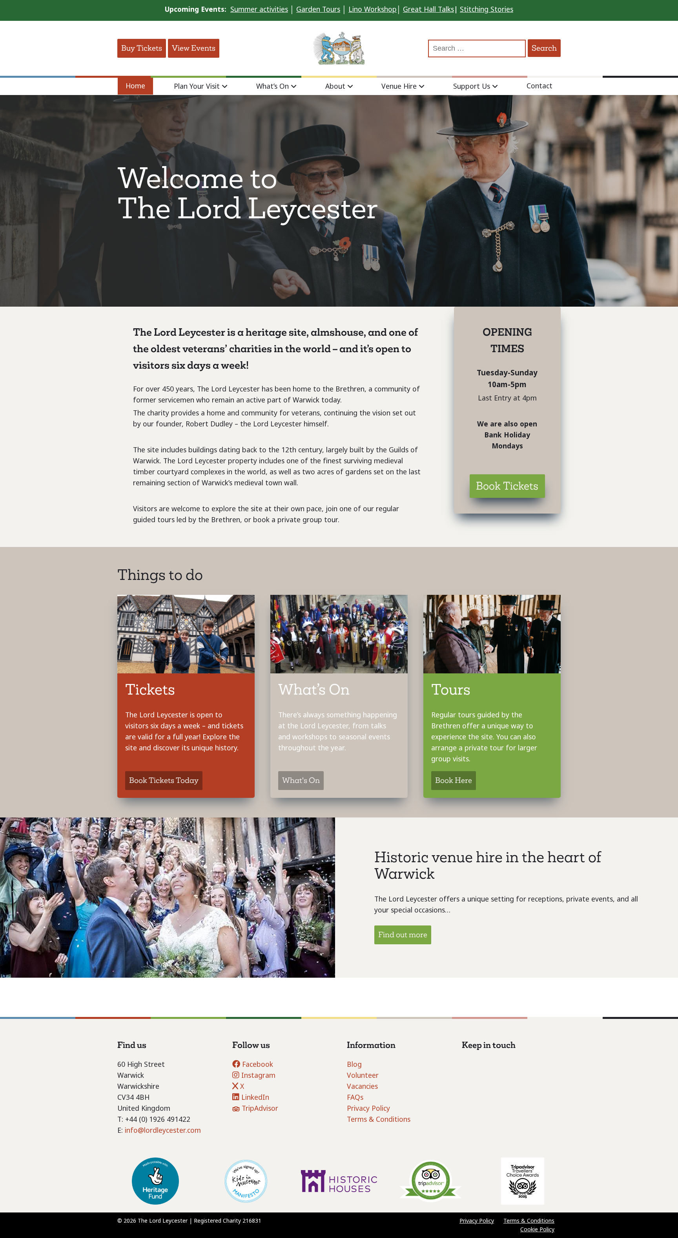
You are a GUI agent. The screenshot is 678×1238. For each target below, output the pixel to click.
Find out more (402, 935)
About (335, 86)
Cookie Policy (537, 1229)
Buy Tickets (141, 48)
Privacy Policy (368, 1108)
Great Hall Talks (428, 9)
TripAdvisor (259, 1108)
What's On (301, 780)
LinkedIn (254, 1097)
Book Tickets (507, 486)
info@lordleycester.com (163, 1130)
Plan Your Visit (197, 86)
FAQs (355, 1097)
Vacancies (362, 1086)
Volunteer (363, 1075)
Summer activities (259, 9)
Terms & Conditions (378, 1119)
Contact (539, 86)
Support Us (471, 86)
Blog (354, 1064)
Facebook (256, 1064)
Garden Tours (318, 9)
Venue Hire (399, 86)
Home (135, 86)
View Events (193, 48)
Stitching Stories (486, 9)
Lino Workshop (372, 9)
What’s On (272, 86)
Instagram (257, 1075)
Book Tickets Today (164, 780)
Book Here (453, 780)
